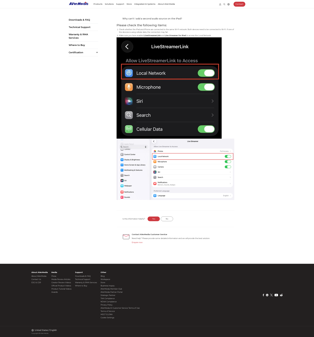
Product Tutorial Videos (61, 289)
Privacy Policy (106, 305)
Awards (54, 292)
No (167, 219)
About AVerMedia (166, 4)
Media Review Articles (60, 279)
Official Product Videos (61, 286)
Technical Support (79, 27)
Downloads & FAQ (79, 19)
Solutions (109, 4)
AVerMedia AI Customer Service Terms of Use (120, 308)
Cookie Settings (107, 318)
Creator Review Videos (61, 282)
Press (53, 276)
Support (120, 4)
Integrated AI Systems (144, 4)
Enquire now (137, 242)
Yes (153, 219)
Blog (103, 276)
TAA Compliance (108, 298)
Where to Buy (77, 45)
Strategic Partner (108, 295)
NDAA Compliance (109, 302)
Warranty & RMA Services (78, 36)
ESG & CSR (36, 282)
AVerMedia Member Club (111, 289)
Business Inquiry (108, 286)
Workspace (105, 279)
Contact (239, 4)
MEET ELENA (106, 314)
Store (129, 4)
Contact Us (36, 279)
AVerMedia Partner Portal (111, 292)
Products (97, 4)
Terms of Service (108, 311)
